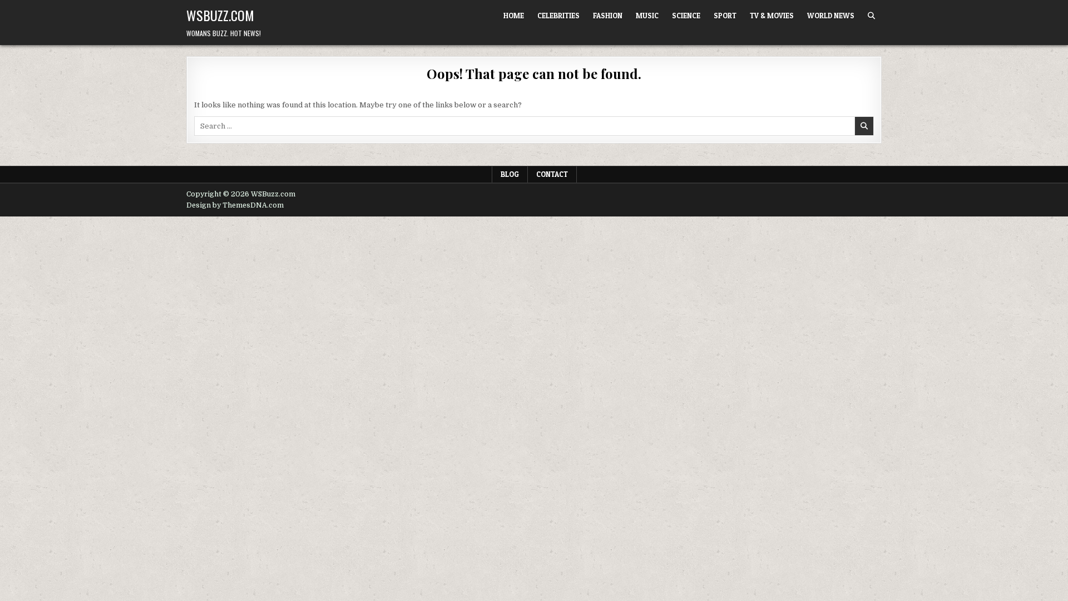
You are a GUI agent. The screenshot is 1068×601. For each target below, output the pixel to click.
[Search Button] (871, 16)
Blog (510, 174)
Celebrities (558, 15)
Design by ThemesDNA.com (235, 205)
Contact (552, 174)
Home (513, 15)
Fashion (607, 15)
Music (647, 15)
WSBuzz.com (220, 15)
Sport (725, 15)
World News (830, 15)
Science (686, 15)
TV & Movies (772, 15)
